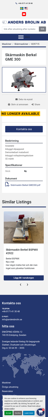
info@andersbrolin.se (12, 319)
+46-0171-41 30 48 (25, 3)
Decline (18, 413)
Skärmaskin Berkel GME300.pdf (25, 185)
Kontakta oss (24, 129)
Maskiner (6, 382)
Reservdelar (7, 391)
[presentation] (20, 284)
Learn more (29, 413)
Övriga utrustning (10, 387)
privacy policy (9, 409)
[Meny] (21, 37)
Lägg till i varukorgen (24, 278)
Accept (8, 413)
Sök (42, 29)
